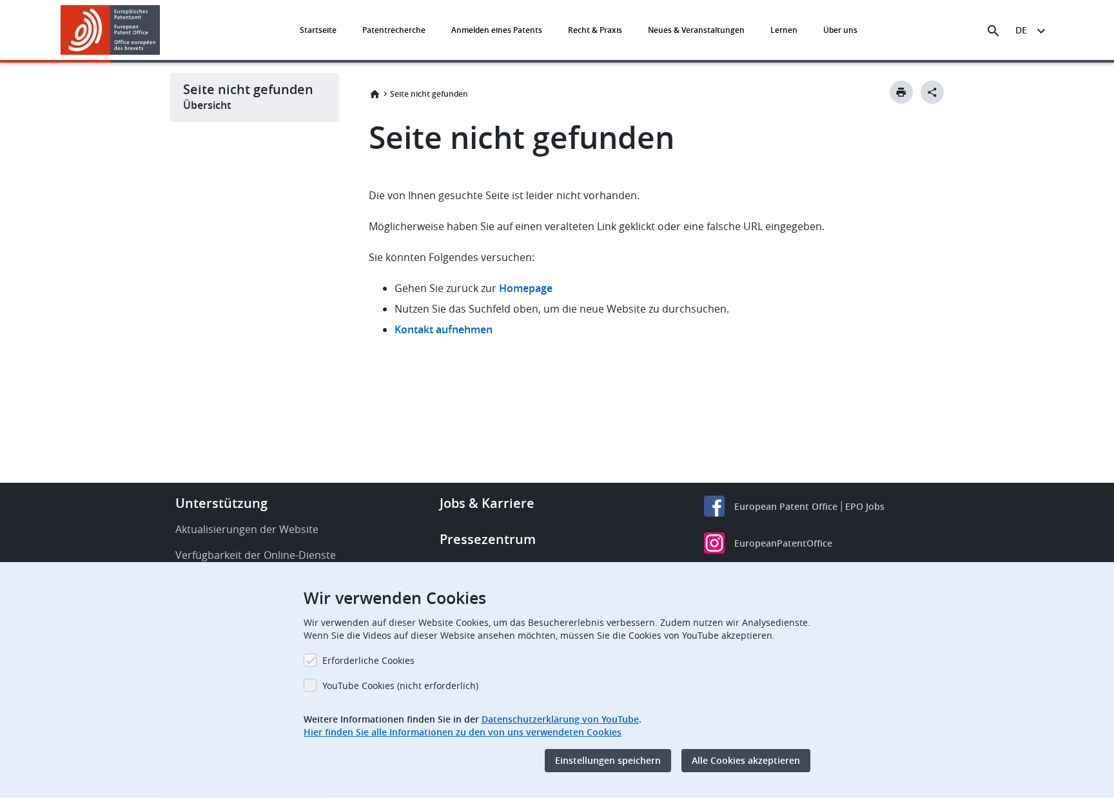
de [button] (1021, 30)
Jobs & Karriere (487, 503)
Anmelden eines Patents (496, 29)
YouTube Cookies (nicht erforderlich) (400, 685)
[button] (162, 31)
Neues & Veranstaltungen (696, 29)
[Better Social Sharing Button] (932, 92)
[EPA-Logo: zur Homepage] (111, 30)
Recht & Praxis (595, 29)
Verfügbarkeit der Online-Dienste (255, 555)
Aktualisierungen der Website (246, 529)
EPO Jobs (864, 506)
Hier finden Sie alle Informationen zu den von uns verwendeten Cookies (462, 732)
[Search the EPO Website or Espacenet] (993, 31)
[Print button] (901, 92)
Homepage (527, 288)
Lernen (783, 29)
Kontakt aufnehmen (444, 329)
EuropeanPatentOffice (783, 543)
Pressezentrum (488, 539)
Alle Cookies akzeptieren (746, 760)
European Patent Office (785, 506)
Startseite (318, 29)
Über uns (840, 29)
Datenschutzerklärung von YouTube (560, 719)
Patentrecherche (393, 29)
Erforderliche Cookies (368, 660)
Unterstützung (221, 503)
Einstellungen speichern (608, 760)
